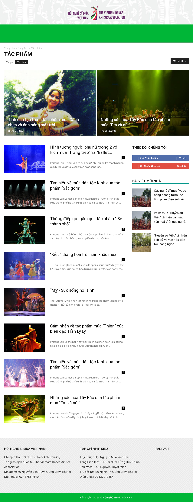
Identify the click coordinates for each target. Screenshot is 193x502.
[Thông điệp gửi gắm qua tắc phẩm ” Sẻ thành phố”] (24, 230)
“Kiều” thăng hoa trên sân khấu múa (83, 254)
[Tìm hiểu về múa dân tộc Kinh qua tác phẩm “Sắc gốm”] (24, 194)
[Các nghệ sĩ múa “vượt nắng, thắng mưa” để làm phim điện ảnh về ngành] (141, 197)
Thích (182, 158)
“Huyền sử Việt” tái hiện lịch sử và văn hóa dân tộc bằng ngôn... (170, 239)
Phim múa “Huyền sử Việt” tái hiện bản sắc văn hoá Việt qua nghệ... (170, 217)
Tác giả (9, 62)
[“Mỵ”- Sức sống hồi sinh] (24, 302)
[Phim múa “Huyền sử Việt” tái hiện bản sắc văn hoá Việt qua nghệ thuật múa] (141, 220)
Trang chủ (9, 48)
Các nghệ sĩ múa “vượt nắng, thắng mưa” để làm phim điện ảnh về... (170, 195)
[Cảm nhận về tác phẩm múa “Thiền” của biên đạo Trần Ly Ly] (24, 337)
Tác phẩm (22, 62)
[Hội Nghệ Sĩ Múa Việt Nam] (96, 13)
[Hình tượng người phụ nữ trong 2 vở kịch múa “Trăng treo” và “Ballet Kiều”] (24, 159)
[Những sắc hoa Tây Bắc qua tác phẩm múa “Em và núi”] (143, 109)
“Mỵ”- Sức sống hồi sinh (72, 290)
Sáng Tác (23, 48)
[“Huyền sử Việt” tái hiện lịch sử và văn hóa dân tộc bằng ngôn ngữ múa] (141, 242)
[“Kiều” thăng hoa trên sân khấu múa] (24, 266)
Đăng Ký (181, 166)
